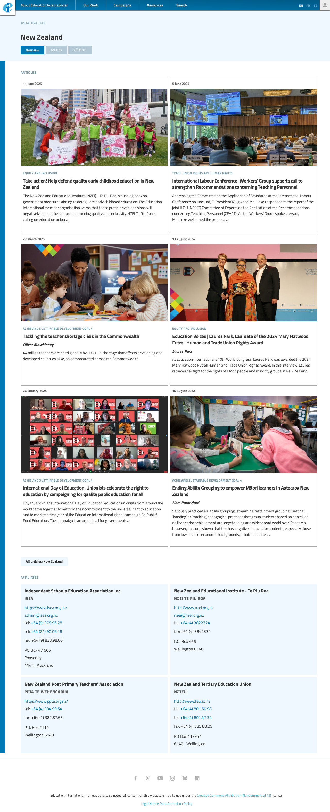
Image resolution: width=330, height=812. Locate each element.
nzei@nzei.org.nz (189, 615)
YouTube (160, 778)
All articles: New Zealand (44, 561)
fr (308, 5)
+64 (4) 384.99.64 (46, 708)
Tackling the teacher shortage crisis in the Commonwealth (94, 299)
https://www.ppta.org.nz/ (46, 701)
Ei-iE (7, 8)
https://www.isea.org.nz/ (45, 607)
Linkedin (197, 778)
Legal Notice (150, 803)
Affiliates (79, 49)
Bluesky (185, 778)
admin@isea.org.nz (41, 615)
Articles (56, 49)
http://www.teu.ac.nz (192, 701)
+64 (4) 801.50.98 (196, 708)
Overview (32, 49)
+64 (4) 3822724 (195, 622)
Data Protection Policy (176, 803)
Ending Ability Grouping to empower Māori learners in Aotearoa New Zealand (243, 463)
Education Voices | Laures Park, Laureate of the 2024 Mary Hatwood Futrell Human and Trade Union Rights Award (243, 305)
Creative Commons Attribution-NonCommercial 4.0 (234, 795)
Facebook (135, 778)
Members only (325, 5)
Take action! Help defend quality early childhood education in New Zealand (94, 151)
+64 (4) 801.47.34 (196, 717)
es (315, 5)
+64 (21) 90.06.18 (46, 631)
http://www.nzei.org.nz (193, 607)
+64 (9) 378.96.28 (46, 622)
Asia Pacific (33, 22)
